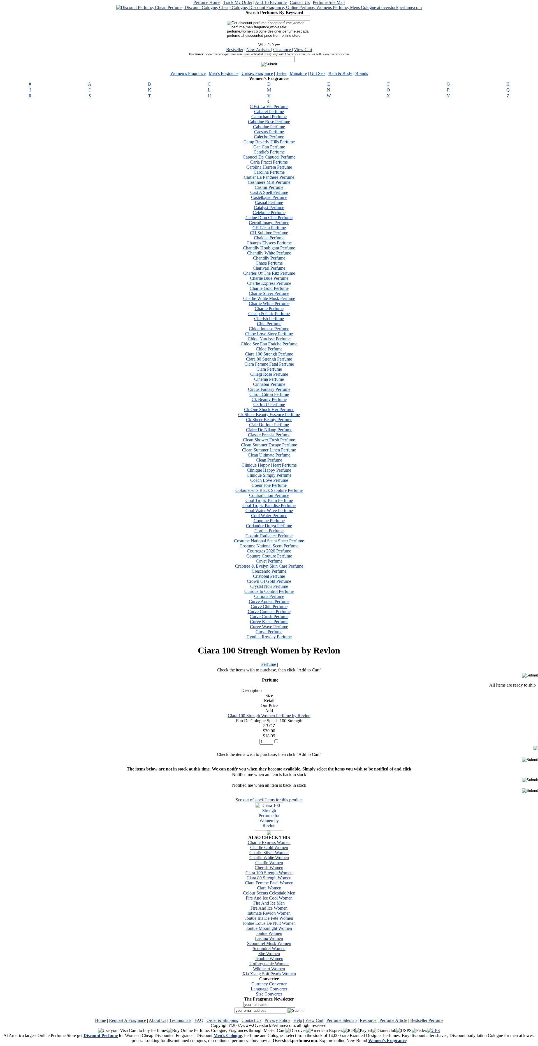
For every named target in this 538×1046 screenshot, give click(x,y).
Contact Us (300, 2)
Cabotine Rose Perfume (269, 121)
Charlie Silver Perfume (269, 293)
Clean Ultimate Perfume (269, 455)
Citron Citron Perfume (269, 394)
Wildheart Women (269, 968)
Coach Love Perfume (269, 480)
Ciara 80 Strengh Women (269, 877)
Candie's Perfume (269, 152)
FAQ (198, 1020)
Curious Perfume (269, 596)
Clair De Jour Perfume (269, 424)
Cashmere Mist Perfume (269, 182)
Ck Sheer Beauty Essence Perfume (269, 414)
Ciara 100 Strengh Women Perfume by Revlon (269, 715)
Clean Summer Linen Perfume (269, 450)
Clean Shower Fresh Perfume (269, 439)
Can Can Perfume (269, 146)
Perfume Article (393, 1020)
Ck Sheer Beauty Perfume (269, 419)
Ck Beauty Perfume (269, 399)
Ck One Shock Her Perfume (269, 409)
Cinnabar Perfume (269, 384)
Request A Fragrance (127, 1020)
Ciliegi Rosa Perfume (269, 374)
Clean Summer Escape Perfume (269, 444)
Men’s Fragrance (223, 73)
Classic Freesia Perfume (269, 434)
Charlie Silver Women (269, 852)
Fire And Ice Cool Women (269, 898)
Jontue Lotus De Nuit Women (269, 923)
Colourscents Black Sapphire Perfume (269, 490)
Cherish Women (269, 867)
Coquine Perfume (269, 520)
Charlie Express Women (269, 842)
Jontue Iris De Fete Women (269, 918)
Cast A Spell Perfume (269, 192)
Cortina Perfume (269, 530)
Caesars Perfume (269, 131)
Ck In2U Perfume (269, 404)
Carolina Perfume (269, 172)
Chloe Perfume (269, 349)
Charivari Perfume (269, 268)
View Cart (303, 49)
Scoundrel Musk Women (269, 943)
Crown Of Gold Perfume (269, 581)
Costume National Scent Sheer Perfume (269, 540)
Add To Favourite (271, 2)
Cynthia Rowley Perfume (269, 636)
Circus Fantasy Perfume (269, 389)
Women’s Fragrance (188, 73)
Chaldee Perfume (269, 237)
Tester (281, 73)
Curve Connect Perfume (269, 611)
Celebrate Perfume (269, 212)
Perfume (268, 664)
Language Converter (269, 989)
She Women (269, 953)
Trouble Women (269, 958)
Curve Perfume (269, 631)
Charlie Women (269, 862)
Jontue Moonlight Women (269, 928)
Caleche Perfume (269, 136)
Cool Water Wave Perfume (269, 510)
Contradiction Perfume (269, 495)
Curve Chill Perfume (269, 606)
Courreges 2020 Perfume (269, 551)
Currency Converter (269, 983)
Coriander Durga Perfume (269, 525)
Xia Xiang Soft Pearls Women (269, 973)
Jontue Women (269, 933)
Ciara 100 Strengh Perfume (269, 354)
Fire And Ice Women (269, 908)
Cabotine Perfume (269, 126)
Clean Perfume (269, 460)
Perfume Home (206, 2)
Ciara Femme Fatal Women (269, 882)
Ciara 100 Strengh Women (269, 872)
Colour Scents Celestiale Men (269, 893)
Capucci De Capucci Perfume (269, 157)
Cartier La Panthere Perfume (269, 177)
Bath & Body (340, 73)
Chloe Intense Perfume (269, 328)
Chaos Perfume (269, 263)
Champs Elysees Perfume (269, 242)
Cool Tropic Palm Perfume (269, 500)
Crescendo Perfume (269, 571)
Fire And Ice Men (269, 903)
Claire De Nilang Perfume (269, 429)
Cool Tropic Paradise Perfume (269, 505)
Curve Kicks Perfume (269, 621)
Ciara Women (269, 888)
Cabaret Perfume (269, 111)
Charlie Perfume (269, 308)
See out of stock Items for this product (269, 799)
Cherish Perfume (269, 318)
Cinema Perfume (269, 379)
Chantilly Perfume (269, 258)
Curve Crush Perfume (269, 616)
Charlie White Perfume (269, 303)
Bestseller (234, 49)
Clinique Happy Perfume (269, 470)
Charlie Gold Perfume (269, 288)
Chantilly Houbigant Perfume (269, 248)
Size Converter (269, 994)
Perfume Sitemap (341, 1020)
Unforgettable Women (269, 963)
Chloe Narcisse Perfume (269, 338)
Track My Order (237, 2)
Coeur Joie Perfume (269, 485)
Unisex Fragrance (257, 73)
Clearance (282, 49)
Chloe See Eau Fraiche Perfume (269, 343)
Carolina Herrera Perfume (269, 167)
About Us (157, 1020)
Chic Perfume (269, 323)
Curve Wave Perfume (269, 626)
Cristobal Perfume (269, 576)
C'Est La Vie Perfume (269, 106)
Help (297, 1020)
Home (100, 1020)
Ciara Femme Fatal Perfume (269, 364)
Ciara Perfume (269, 369)
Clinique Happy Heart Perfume (269, 465)
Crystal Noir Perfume (269, 586)
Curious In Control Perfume (269, 591)
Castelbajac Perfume (269, 197)
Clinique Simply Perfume (269, 475)
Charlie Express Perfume (269, 283)
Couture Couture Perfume (269, 556)
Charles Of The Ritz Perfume (269, 273)
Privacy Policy (277, 1020)
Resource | (369, 1020)
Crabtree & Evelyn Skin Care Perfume (269, 566)
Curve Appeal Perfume (269, 601)
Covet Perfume (269, 561)
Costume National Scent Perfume (269, 545)
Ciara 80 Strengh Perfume (269, 359)
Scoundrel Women (269, 948)
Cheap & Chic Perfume (269, 313)
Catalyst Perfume (269, 207)
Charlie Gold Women (269, 847)
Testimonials (180, 1020)
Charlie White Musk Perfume (269, 298)
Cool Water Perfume (269, 515)
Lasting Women (269, 938)
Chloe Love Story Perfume (269, 333)
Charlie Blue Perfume (269, 278)
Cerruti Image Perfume (269, 222)
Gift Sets (317, 73)
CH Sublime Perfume (269, 232)
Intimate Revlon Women (269, 913)
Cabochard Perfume (269, 116)
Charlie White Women (269, 857)
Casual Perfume (269, 202)
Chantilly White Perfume (269, 253)
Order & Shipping (222, 1020)
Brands (361, 73)
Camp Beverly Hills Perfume (269, 141)
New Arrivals (258, 49)
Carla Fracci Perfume (269, 162)
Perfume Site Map (329, 2)
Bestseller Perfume (426, 1020)
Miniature (298, 73)
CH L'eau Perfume (269, 227)
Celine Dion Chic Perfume (269, 217)
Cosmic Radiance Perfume (269, 535)
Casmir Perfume (269, 187)
